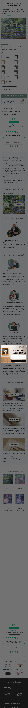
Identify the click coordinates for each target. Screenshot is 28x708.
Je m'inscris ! (18, 360)
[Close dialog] (26, 346)
